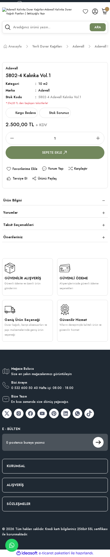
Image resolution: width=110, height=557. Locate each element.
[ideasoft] (27, 553)
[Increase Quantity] (99, 138)
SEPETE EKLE (52, 152)
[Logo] (40, 11)
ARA (98, 27)
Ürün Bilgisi (12, 200)
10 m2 (43, 83)
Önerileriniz (13, 237)
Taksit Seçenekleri (18, 224)
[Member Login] (95, 11)
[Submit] (98, 442)
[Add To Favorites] (22, 168)
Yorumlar (10, 212)
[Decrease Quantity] (10, 138)
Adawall (44, 90)
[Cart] (104, 11)
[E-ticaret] (54, 553)
